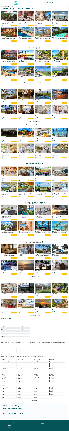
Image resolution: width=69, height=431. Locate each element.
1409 (22, 326)
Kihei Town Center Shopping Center (6, 361)
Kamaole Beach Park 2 (52, 361)
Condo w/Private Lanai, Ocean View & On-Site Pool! (58, 154)
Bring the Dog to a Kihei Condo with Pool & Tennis (24, 154)
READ (47, 2)
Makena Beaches (36, 368)
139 (22, 329)
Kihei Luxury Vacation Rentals (27, 82)
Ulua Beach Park (52, 368)
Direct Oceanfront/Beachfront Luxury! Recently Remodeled (59, 232)
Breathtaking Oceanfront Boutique (23, 22)
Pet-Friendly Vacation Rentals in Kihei (33, 160)
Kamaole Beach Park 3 (20, 359)
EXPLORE (53, 2)
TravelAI (42, 423)
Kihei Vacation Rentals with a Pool (36, 121)
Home (44, 2)
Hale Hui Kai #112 (21, 216)
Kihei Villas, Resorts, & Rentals (39, 82)
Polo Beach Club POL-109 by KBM (56, 61)
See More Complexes (34, 400)
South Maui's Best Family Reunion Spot (39, 77)
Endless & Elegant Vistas (38, 216)
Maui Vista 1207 (20, 255)
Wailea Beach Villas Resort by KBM (23, 61)
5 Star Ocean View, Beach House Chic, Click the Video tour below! (42, 193)
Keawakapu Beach (52, 359)
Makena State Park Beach (37, 359)
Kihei (2, 78)
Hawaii (36, 78)
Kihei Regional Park (36, 361)
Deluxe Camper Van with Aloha (55, 255)
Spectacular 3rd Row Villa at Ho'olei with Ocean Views (8, 193)
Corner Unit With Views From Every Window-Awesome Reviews (42, 38)
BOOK (50, 2)
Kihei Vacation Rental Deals (35, 276)
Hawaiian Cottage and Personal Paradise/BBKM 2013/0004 (8, 38)
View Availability (14, 25)
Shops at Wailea (4, 368)
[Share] (67, 6)
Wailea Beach (3, 359)
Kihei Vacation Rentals (35, 43)
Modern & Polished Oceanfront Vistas (39, 22)
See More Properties (34, 237)
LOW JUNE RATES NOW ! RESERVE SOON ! (6, 216)
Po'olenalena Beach (20, 368)
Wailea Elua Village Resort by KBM (6, 77)
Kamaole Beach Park (20, 361)
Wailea (3, 78)
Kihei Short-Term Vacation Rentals (36, 315)
